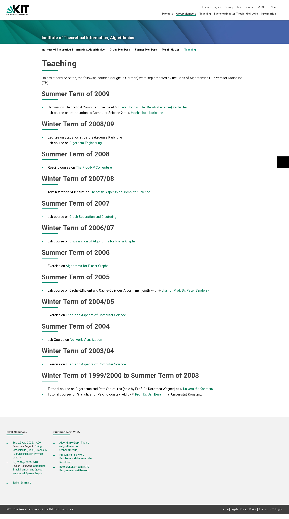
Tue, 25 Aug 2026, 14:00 (27, 442)
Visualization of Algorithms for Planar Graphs (102, 241)
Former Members (146, 49)
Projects (167, 13)
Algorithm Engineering (85, 143)
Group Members (186, 13)
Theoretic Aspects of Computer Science (120, 192)
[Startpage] (281, 13)
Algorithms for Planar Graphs (87, 266)
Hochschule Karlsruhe (147, 113)
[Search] (281, 7)
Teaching (205, 13)
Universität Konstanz (198, 389)
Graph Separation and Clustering (92, 217)
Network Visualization (86, 340)
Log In (278, 509)
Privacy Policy (232, 7)
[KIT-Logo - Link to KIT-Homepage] (18, 10)
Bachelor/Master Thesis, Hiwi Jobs (236, 13)
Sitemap (249, 7)
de (272, 7)
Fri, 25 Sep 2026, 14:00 (26, 462)
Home (205, 7)
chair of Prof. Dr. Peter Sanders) (185, 290)
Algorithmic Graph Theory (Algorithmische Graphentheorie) (74, 446)
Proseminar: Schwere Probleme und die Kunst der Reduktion (75, 458)
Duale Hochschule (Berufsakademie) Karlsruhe (152, 107)
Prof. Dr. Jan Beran (149, 394)
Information (268, 13)
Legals (217, 7)
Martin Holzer (170, 49)
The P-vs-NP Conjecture (94, 167)
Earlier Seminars (22, 482)
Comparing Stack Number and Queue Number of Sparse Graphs (29, 469)
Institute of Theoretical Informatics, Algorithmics (88, 37)
